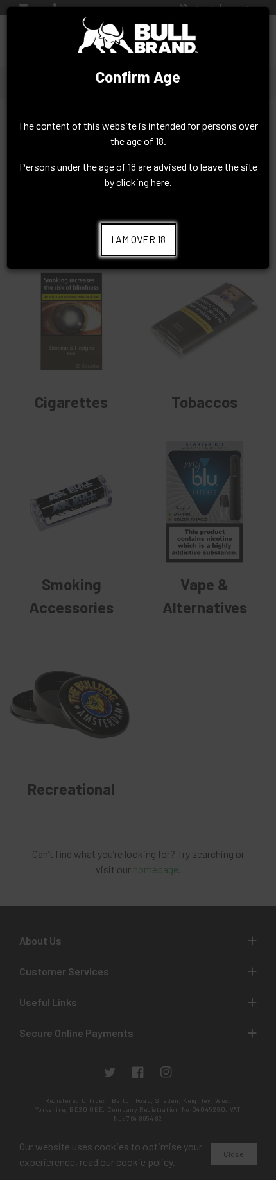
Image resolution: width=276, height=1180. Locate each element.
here (160, 182)
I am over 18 (138, 239)
